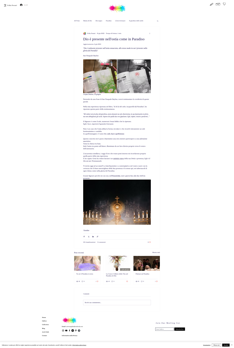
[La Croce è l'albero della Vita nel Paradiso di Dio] (117, 263)
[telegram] (79, 330)
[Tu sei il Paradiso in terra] (87, 263)
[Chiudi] (232, 345)
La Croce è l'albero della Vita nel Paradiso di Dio (117, 275)
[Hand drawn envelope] (218, 4)
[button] (5, 5)
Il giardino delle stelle (136, 21)
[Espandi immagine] (100, 76)
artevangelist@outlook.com (74, 326)
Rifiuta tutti (216, 345)
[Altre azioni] (150, 33)
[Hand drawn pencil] (211, 4)
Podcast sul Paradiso (142, 274)
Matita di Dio (87, 21)
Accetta (226, 345)
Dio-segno (99, 21)
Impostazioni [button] (206, 345)
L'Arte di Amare (120, 21)
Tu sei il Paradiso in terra (84, 274)
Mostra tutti (156, 252)
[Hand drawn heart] (224, 4)
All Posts (77, 21)
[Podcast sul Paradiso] (146, 263)
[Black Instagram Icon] (63, 330)
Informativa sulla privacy (79, 345)
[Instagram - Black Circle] (72, 330)
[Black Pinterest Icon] (76, 330)
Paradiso (109, 21)
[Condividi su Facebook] (84, 236)
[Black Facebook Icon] (69, 330)
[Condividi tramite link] (97, 236)
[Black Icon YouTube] (66, 330)
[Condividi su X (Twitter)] (88, 236)
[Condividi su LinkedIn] (93, 236)
